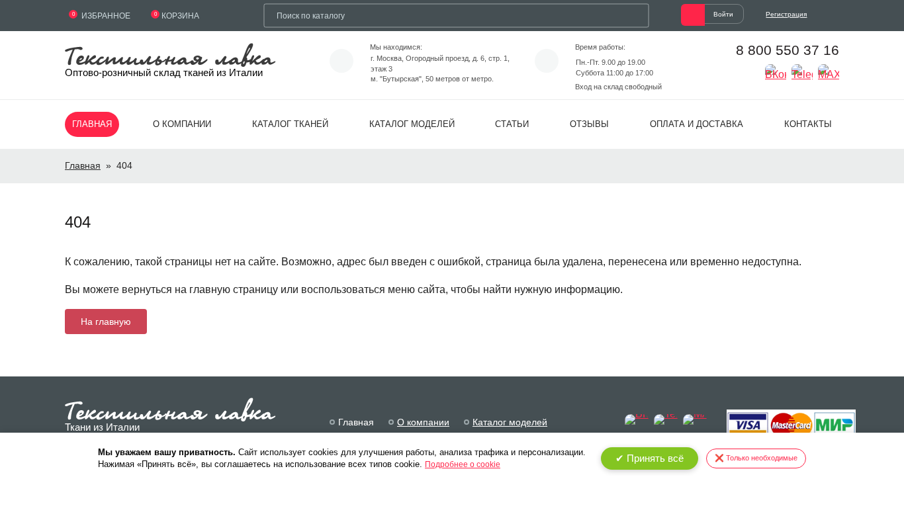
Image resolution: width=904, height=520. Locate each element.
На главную (106, 321)
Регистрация (786, 14)
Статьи (512, 124)
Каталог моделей (412, 124)
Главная (92, 124)
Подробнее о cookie (462, 464)
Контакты (808, 124)
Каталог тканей (290, 124)
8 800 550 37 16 (787, 50)
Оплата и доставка (696, 124)
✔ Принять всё (649, 458)
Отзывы (589, 124)
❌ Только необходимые (756, 458)
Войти (723, 14)
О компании (182, 124)
